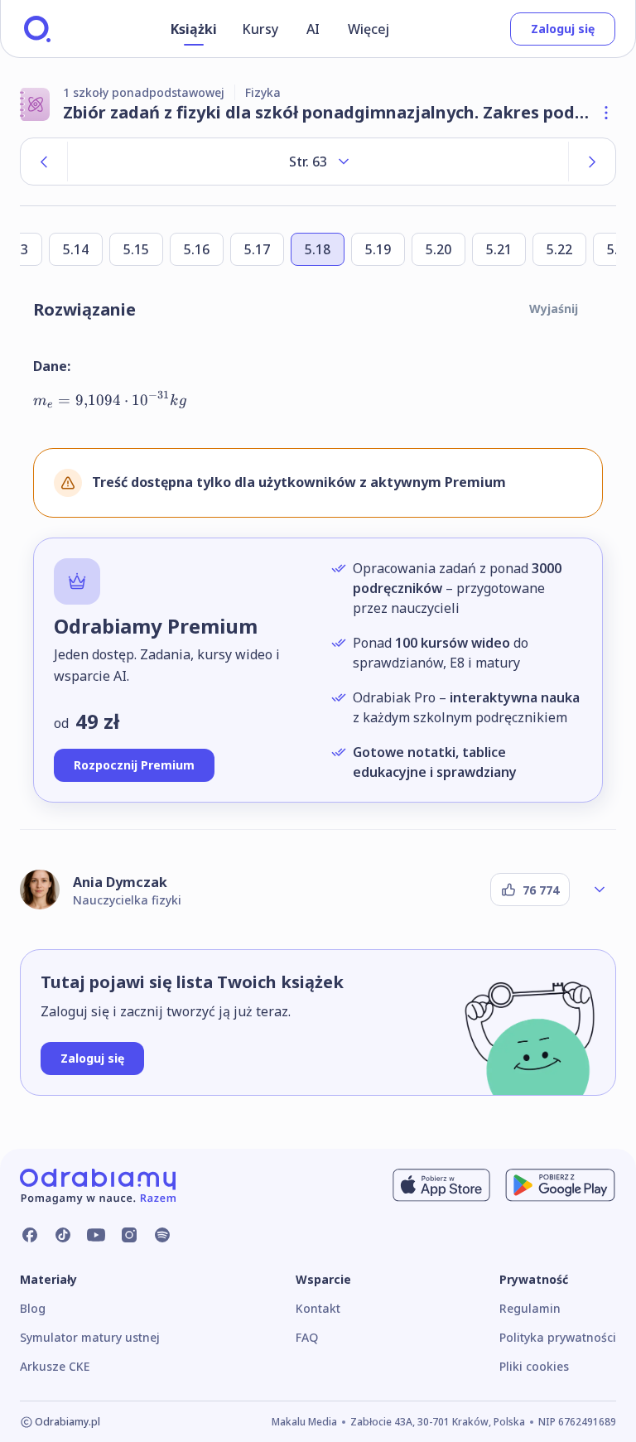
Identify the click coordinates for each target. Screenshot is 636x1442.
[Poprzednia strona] (44, 161)
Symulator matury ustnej (90, 1337)
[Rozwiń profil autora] (599, 889)
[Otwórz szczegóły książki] (606, 113)
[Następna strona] (592, 161)
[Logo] (37, 29)
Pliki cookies (534, 1366)
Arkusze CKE (54, 1366)
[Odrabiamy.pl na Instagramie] (129, 1235)
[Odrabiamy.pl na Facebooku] (30, 1235)
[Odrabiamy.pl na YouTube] (96, 1235)
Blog (33, 1308)
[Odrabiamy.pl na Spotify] (162, 1235)
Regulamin (530, 1308)
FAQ (307, 1337)
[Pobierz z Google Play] (560, 1185)
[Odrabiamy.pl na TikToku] (63, 1235)
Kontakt (318, 1308)
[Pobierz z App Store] (441, 1185)
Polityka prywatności (557, 1337)
